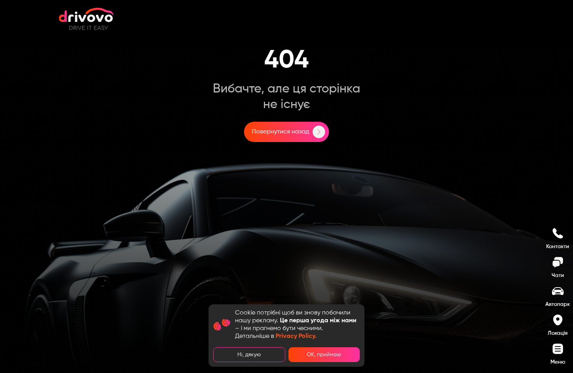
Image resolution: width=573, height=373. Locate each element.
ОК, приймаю (324, 354)
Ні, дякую (249, 354)
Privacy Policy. (296, 336)
